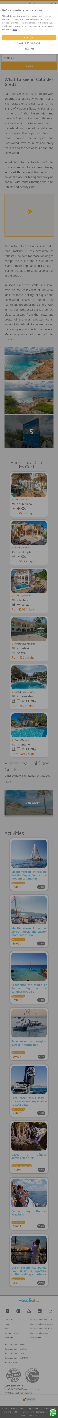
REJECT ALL (29, 49)
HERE (15, 29)
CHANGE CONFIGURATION (29, 43)
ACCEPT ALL (29, 37)
